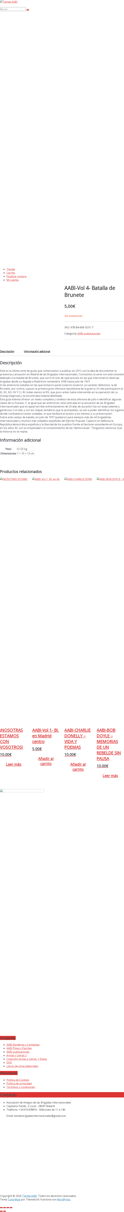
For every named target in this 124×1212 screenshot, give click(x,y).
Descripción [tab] (7, 351)
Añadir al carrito (46, 761)
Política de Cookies (17, 1080)
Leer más (13, 764)
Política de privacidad (19, 1083)
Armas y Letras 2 (16, 1055)
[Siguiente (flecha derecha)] (4, 1211)
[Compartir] (7, 1207)
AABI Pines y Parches (19, 1048)
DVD (9, 1062)
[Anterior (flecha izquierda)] (1, 1211)
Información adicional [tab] (37, 351)
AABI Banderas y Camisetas (23, 1044)
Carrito (10, 273)
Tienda (10, 269)
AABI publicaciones (89, 333)
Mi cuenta (12, 280)
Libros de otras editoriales (22, 1066)
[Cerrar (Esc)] (11, 1207)
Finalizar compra (16, 276)
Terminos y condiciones (20, 1087)
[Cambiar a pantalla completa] (4, 1207)
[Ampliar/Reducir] (1, 1207)
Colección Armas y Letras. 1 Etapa (26, 1059)
